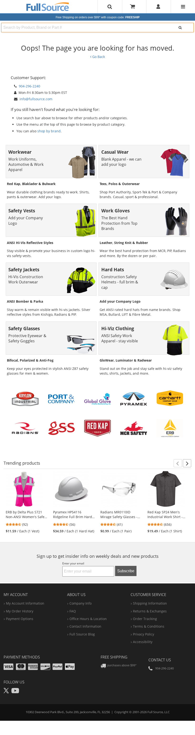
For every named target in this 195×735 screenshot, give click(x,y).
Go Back (98, 56)
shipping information (150, 603)
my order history (19, 611)
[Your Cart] (134, 7)
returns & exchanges (150, 611)
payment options (19, 618)
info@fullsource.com (36, 99)
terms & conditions (148, 626)
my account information (25, 603)
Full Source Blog (82, 634)
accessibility (142, 642)
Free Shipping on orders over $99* (98, 17)
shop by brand (49, 131)
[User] (158, 7)
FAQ (72, 611)
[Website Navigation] (183, 7)
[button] (178, 463)
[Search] (180, 27)
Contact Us (159, 660)
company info (80, 603)
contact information (85, 626)
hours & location (88, 618)
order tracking (145, 618)
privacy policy (143, 634)
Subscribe (125, 571)
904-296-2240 (29, 86)
